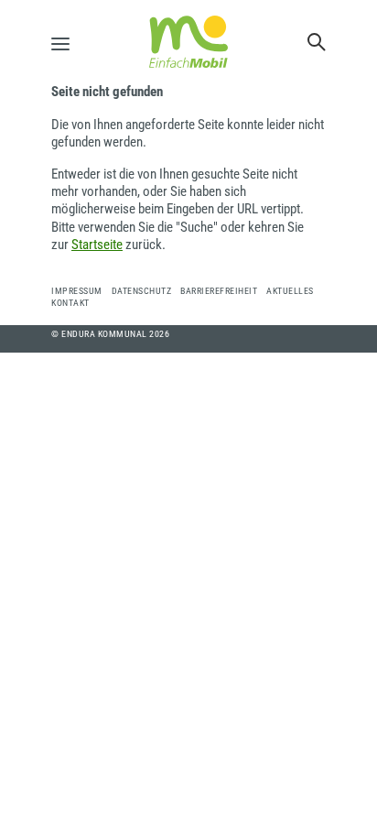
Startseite (97, 244)
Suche (316, 42)
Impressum (76, 291)
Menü (65, 44)
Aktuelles (290, 291)
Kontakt (70, 303)
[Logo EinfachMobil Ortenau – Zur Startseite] (188, 42)
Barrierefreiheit (218, 291)
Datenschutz (142, 291)
